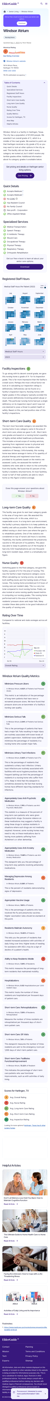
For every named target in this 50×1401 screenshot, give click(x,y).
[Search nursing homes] (41, 3)
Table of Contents (12, 83)
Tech (4, 1356)
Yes (19, 496)
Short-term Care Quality (16, 100)
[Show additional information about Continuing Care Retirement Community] (16, 199)
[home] (10, 4)
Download (22, 23)
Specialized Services (15, 90)
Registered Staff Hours (15, 93)
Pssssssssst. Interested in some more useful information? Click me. (29, 1393)
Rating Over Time (13, 110)
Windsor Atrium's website (16, 61)
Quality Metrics (12, 114)
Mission (5, 1351)
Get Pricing (23, 175)
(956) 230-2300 (9, 71)
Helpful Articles (12, 124)
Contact (5, 1347)
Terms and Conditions (35, 1351)
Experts (5, 1361)
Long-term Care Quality (16, 103)
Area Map (10, 120)
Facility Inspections (14, 97)
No (33, 496)
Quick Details (12, 86)
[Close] (45, 1393)
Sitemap (29, 1361)
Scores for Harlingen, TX (16, 117)
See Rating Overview (11, 56)
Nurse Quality (12, 107)
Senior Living (14, 11)
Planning (29, 1347)
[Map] (25, 1148)
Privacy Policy (31, 1356)
